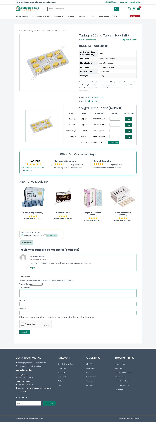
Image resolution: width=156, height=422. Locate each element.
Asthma (61, 381)
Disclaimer (119, 389)
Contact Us (90, 368)
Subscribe (49, 403)
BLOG (114, 16)
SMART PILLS (58, 16)
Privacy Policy (120, 364)
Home (21, 31)
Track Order (135, 2)
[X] (19, 397)
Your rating (24, 284)
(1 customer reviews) (87, 40)
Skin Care (61, 372)
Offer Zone (135, 16)
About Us (89, 364)
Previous (51, 164)
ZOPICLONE (71, 16)
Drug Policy (119, 368)
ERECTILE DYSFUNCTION (41, 16)
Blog (59, 385)
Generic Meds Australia (35, 419)
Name (23, 300)
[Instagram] (16, 397)
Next (134, 164)
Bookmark (124, 2)
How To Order (91, 377)
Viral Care (62, 377)
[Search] (116, 9)
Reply (32, 267)
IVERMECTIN (83, 16)
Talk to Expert (131, 40)
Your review (25, 287)
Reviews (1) (27, 243)
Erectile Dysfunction (32, 31)
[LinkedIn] (23, 397)
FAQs (88, 372)
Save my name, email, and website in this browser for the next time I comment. (58, 317)
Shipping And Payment (123, 372)
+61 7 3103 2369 (111, 2)
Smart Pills (62, 368)
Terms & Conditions (122, 381)
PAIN (93, 16)
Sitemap (89, 381)
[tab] (26, 242)
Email (22, 308)
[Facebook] (26, 397)
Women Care (103, 16)
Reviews (89, 385)
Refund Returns (120, 377)
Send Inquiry (113, 142)
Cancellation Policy (122, 385)
